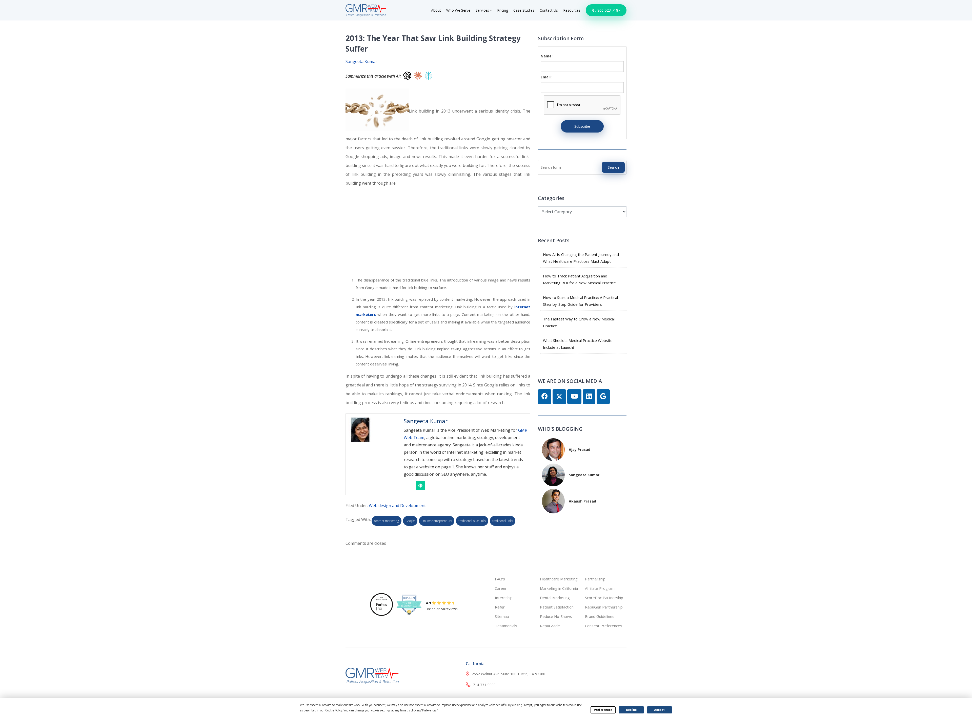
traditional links (502, 521)
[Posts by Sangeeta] (553, 474)
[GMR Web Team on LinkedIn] (589, 396)
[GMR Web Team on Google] (603, 396)
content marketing (386, 521)
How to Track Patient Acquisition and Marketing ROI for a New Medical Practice (579, 279)
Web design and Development (397, 505)
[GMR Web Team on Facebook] (544, 396)
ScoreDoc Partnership (604, 597)
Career (501, 588)
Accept (659, 710)
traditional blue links (472, 521)
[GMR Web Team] (366, 9)
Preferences (603, 710)
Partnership (595, 578)
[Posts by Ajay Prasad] (553, 449)
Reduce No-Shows (556, 616)
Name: (547, 56)
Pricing (502, 10)
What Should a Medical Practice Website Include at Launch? (578, 344)
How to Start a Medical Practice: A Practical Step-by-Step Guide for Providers (580, 301)
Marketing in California (559, 588)
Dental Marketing (555, 597)
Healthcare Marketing (559, 578)
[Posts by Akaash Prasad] (553, 500)
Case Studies (523, 10)
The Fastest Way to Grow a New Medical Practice (579, 322)
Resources (571, 10)
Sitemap (502, 616)
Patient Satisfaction (557, 607)
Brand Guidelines (599, 616)
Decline (631, 710)
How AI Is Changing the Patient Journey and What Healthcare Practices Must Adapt (581, 258)
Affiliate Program (600, 588)
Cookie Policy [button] (333, 710)
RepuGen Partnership (604, 607)
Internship (504, 597)
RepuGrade (550, 625)
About (436, 10)
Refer (500, 607)
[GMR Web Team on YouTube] (574, 396)
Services (483, 10)
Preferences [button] (429, 710)
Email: (546, 77)
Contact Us (549, 10)
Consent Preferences (603, 625)
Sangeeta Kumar (361, 61)
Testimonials (506, 625)
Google (410, 521)
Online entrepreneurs (436, 521)
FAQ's (500, 578)
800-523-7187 (608, 10)
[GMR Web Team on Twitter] (559, 396)
